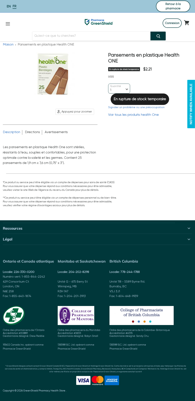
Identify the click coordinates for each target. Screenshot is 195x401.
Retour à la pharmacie (173, 6)
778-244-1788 (130, 272)
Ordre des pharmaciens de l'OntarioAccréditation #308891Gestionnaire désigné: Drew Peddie (23, 339)
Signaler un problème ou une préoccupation (136, 107)
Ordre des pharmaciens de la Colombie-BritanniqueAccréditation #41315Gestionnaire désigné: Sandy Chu (139, 339)
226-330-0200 (24, 272)
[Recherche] (158, 36)
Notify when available (191, 104)
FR (14, 6)
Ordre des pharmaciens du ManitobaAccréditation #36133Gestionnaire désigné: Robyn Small (79, 339)
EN (9, 6)
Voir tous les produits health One (133, 115)
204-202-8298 (79, 272)
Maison (8, 44)
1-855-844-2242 (33, 276)
